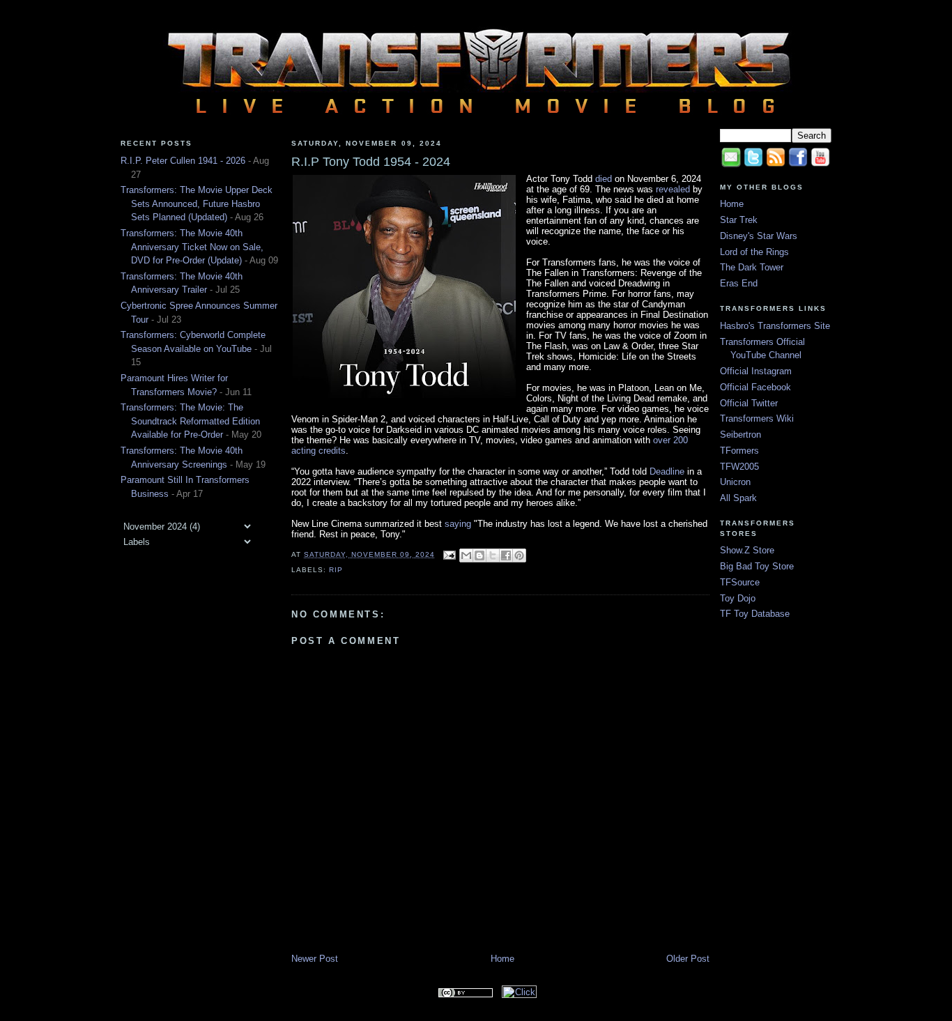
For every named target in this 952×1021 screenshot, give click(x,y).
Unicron (735, 482)
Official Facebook (755, 387)
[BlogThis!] (479, 555)
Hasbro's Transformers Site (775, 326)
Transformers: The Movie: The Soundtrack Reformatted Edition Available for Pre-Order (190, 421)
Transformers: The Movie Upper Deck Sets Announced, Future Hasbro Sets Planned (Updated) (196, 203)
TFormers (739, 450)
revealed (673, 189)
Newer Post (314, 958)
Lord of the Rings (754, 252)
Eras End (739, 283)
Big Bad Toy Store (757, 566)
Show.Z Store (747, 550)
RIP (336, 570)
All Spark (738, 498)
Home (502, 958)
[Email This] (466, 555)
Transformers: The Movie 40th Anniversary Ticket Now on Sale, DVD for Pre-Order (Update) (192, 247)
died (603, 179)
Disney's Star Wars (758, 236)
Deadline (667, 471)
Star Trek (739, 220)
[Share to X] (493, 555)
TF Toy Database (755, 613)
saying (458, 524)
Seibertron (740, 434)
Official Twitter (749, 403)
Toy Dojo (737, 598)
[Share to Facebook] (506, 555)
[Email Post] (448, 554)
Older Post (687, 958)
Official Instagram (756, 371)
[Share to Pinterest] (519, 555)
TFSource (740, 582)
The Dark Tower (751, 267)
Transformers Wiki (757, 418)
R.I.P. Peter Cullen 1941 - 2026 (183, 160)
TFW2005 (739, 466)
